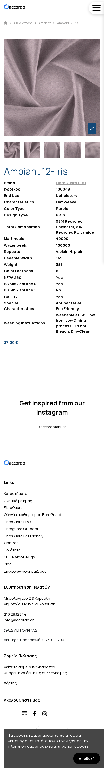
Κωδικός (12, 189)
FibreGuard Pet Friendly (23, 536)
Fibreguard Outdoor (21, 528)
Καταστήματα (15, 493)
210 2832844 (15, 614)
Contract (12, 542)
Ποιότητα (12, 550)
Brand (9, 182)
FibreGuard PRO (71, 182)
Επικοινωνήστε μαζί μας (25, 571)
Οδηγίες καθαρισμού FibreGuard (32, 514)
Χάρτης (10, 683)
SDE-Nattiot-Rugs (19, 557)
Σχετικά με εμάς (18, 500)
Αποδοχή (87, 758)
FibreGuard (13, 507)
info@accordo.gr (19, 620)
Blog (8, 564)
